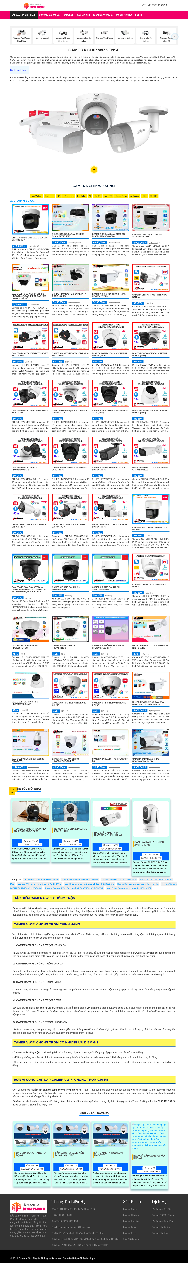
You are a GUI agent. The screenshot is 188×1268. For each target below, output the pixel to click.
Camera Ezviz (129, 1233)
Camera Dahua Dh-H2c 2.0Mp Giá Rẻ (149, 843)
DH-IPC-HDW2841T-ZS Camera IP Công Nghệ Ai (69, 295)
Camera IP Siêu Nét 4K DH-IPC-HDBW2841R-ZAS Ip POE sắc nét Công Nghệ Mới (29, 296)
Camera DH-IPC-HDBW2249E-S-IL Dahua (69, 704)
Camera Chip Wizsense (94, 50)
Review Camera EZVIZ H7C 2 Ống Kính (70, 830)
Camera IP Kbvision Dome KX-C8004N (80, 879)
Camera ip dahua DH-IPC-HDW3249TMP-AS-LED (65, 760)
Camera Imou (129, 1227)
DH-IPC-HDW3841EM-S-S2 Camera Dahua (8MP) (149, 411)
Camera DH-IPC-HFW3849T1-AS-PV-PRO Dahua (70, 354)
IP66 (144, 196)
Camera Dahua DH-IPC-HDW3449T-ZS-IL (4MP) (30, 411)
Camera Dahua (130, 1209)
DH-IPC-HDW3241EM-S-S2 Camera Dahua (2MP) (109, 354)
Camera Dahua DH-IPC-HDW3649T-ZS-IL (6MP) (110, 411)
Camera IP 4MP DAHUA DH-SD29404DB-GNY (66, 588)
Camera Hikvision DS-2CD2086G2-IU (119, 879)
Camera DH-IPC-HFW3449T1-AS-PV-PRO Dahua (30, 354)
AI (90, 196)
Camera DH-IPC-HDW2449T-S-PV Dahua (149, 585)
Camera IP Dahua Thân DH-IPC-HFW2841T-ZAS (109, 295)
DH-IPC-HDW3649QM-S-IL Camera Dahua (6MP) (69, 411)
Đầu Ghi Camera (131, 1239)
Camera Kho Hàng (160, 1233)
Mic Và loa (36, 196)
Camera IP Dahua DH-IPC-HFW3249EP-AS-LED (146, 760)
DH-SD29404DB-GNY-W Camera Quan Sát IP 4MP (68, 235)
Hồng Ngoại (69, 196)
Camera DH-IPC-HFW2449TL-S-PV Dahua (149, 296)
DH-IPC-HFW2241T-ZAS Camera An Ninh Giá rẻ (150, 646)
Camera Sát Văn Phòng (163, 1215)
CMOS (97, 196)
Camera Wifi (83, 15)
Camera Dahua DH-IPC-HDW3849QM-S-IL (24, 468)
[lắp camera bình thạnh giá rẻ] (34, 5)
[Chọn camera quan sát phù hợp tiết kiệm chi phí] (175, 36)
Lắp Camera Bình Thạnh (24, 15)
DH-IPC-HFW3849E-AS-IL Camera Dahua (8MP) (69, 525)
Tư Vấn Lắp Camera (103, 15)
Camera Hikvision (131, 1215)
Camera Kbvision (131, 1221)
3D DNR (153, 196)
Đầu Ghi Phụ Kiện (123, 15)
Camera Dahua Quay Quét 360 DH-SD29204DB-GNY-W (108, 235)
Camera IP (69, 15)
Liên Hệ (138, 15)
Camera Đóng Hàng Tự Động (31, 1154)
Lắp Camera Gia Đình (162, 1209)
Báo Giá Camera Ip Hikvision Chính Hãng (108, 834)
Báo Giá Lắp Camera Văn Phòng (149, 1157)
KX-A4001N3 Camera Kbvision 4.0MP (41, 879)
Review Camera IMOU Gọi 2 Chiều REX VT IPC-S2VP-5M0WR (74, 888)
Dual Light (49, 196)
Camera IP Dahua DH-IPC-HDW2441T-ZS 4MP (25, 703)
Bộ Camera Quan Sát (50, 15)
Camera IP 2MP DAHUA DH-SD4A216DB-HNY (106, 588)
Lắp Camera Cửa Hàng (162, 1221)
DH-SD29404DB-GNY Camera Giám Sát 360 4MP (30, 239)
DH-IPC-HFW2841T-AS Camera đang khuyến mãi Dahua (148, 703)
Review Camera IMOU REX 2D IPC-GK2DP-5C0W (30, 830)
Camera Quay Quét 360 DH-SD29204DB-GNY (147, 235)
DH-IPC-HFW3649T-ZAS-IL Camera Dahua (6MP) (109, 525)
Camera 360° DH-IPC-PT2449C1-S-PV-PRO (149, 528)
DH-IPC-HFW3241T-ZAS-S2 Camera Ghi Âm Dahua (150, 468)
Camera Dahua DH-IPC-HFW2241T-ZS (110, 760)
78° (58, 196)
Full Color (81, 196)
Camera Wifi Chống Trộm (22, 201)
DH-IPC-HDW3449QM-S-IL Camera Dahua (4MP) (149, 354)
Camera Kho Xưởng (161, 1227)
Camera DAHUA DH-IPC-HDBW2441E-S (64, 646)
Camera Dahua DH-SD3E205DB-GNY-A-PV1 (28, 760)
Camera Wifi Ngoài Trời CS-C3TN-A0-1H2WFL (39, 884)
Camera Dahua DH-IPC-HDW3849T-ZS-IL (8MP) (70, 468)
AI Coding (134, 196)
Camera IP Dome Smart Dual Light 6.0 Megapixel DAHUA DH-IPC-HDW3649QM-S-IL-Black (29, 589)
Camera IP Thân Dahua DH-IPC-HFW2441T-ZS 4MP (109, 646)
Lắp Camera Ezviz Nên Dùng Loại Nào (69, 1154)
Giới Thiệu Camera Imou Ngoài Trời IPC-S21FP (129, 888)
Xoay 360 (108, 196)
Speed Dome (121, 196)
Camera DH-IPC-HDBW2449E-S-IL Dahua (109, 704)
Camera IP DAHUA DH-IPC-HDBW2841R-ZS (25, 646)
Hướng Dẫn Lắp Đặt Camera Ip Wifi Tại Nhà (137, 884)
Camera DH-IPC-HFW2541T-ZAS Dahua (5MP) (108, 468)
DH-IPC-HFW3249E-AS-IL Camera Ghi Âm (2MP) (29, 525)
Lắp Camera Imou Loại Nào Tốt (108, 1154)
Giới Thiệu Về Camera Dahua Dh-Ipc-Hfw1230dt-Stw (89, 884)
